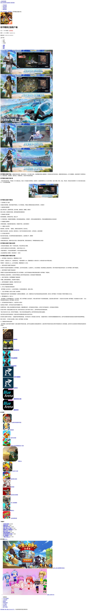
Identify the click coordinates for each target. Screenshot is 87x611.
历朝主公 (20, 461)
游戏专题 (12, 2)
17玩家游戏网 (3, 1)
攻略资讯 (5, 7)
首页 (1, 2)
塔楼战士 (12, 510)
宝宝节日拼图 (13, 437)
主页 (1, 11)
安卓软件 (8, 2)
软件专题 (5, 6)
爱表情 (4, 601)
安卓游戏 (4, 2)
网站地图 (2, 609)
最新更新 (5, 9)
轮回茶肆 (12, 486)
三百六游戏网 (6, 598)
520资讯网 (5, 599)
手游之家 (5, 605)
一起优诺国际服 (13, 518)
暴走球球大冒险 (13, 478)
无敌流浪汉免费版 (14, 494)
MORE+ (6, 539)
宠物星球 (12, 429)
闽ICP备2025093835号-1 (9, 609)
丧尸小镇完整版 (13, 502)
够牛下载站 (5, 607)
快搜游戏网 (5, 602)
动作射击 (10, 11)
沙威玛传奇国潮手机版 (16, 422)
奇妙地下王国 (15, 471)
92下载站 (5, 604)
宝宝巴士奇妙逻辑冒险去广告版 (17, 445)
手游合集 (5, 5)
